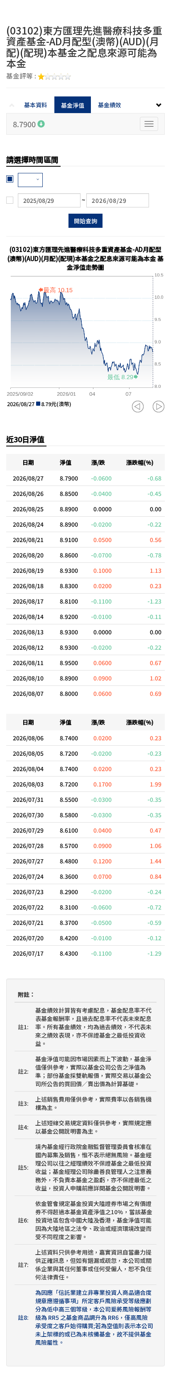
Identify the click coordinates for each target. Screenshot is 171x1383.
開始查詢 (85, 221)
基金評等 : (22, 76)
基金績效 (109, 105)
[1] (30, 180)
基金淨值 (72, 105)
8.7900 (25, 123)
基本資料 (35, 105)
